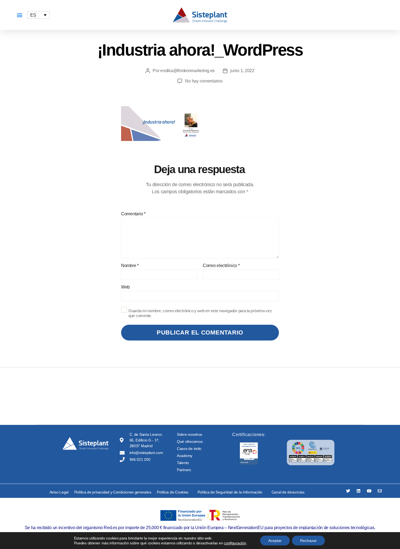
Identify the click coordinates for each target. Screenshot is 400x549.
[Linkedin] (358, 491)
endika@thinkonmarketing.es (187, 70)
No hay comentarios (203, 81)
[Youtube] (369, 491)
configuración (235, 543)
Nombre (130, 265)
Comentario (133, 213)
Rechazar (308, 540)
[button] (19, 15)
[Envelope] (380, 491)
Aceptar (275, 540)
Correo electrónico (221, 265)
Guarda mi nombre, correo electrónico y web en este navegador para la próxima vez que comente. (200, 313)
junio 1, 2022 (242, 70)
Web (125, 287)
